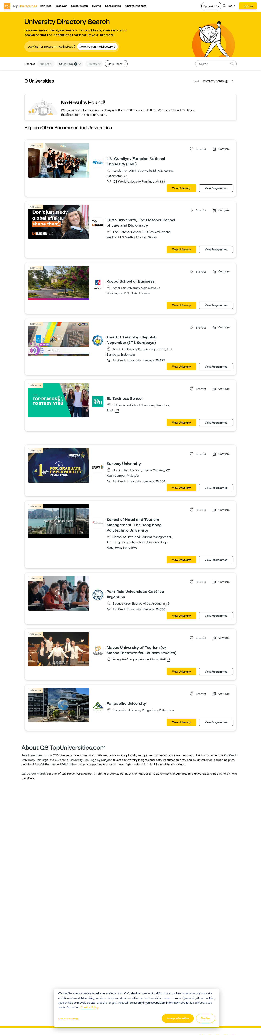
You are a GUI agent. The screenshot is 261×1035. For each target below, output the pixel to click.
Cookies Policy (89, 1007)
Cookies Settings (68, 1018)
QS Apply (68, 764)
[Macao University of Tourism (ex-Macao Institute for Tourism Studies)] (97, 650)
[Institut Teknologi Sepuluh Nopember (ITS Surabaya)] (97, 340)
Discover (61, 5)
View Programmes (216, 188)
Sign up (248, 6)
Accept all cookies (178, 1018)
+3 (117, 411)
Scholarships (113, 5)
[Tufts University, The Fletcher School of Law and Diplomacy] (97, 223)
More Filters (115, 64)
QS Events (47, 764)
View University (181, 188)
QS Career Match (34, 774)
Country (93, 64)
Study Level (67, 64)
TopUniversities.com (35, 755)
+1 (168, 660)
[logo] (20, 6)
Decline (205, 1018)
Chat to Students (135, 5)
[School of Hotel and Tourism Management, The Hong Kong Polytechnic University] (97, 522)
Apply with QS (211, 6)
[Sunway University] (97, 467)
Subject (45, 64)
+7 (125, 176)
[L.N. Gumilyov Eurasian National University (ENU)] (97, 162)
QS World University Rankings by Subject (83, 760)
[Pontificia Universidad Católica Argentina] (97, 595)
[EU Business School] (97, 401)
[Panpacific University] (97, 706)
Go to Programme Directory (96, 46)
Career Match (79, 5)
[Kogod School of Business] (97, 284)
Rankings (45, 5)
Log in (231, 5)
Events (96, 5)
